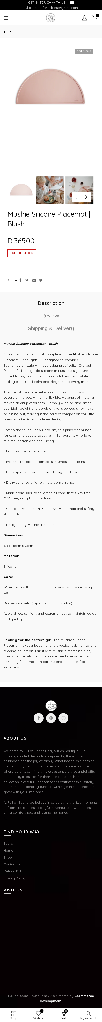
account (84, 18)
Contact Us (12, 864)
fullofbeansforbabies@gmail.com (51, 8)
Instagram (63, 718)
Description (51, 303)
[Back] (7, 31)
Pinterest (51, 718)
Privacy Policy (14, 878)
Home (8, 850)
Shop (8, 857)
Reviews (51, 316)
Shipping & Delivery (51, 328)
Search (9, 843)
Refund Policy (14, 871)
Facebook (39, 718)
